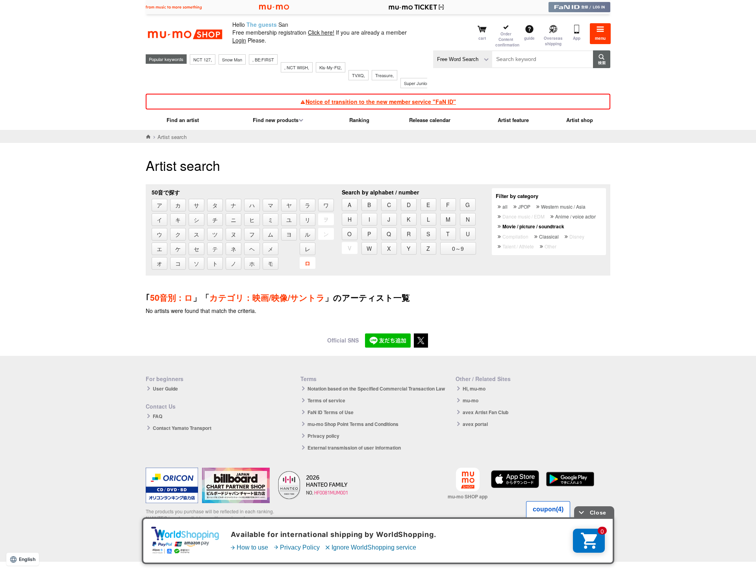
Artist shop (579, 120)
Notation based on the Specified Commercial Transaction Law (376, 388)
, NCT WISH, (296, 67)
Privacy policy (323, 435)
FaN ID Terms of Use (331, 412)
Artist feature (513, 120)
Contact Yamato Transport (182, 427)
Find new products (275, 120)
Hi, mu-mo (474, 388)
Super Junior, (416, 83)
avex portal (475, 424)
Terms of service (326, 400)
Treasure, (384, 75)
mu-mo (470, 400)
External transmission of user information (354, 447)
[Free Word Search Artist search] (462, 59)
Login (239, 40)
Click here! (321, 32)
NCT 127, (202, 59)
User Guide (165, 388)
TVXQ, (358, 75)
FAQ (157, 416)
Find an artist (183, 120)
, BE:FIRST (263, 59)
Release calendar (429, 120)
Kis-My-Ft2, (330, 67)
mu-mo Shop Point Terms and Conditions (353, 424)
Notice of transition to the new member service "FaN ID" (381, 102)
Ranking (359, 120)
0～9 (458, 248)
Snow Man (232, 59)
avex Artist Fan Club (485, 412)
